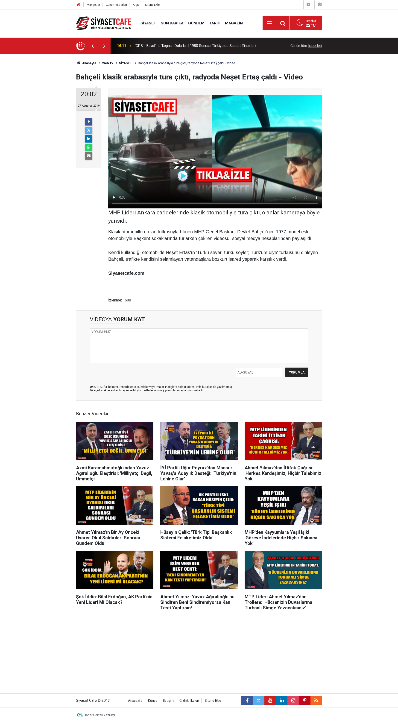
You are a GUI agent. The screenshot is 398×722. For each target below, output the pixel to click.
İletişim (168, 701)
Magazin (234, 23)
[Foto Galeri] (319, 4)
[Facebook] (88, 122)
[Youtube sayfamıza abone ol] (270, 700)
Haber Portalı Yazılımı (99, 715)
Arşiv (136, 4)
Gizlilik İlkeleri (189, 701)
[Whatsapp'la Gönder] (88, 147)
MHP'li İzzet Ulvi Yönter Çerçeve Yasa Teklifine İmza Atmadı (183, 46)
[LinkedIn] (88, 139)
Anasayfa (89, 63)
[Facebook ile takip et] (247, 700)
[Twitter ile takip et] (258, 700)
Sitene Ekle (152, 4)
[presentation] (92, 46)
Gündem (196, 23)
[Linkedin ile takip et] (281, 700)
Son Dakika (172, 23)
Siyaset (148, 23)
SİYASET (125, 63)
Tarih (214, 23)
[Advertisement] (38, 123)
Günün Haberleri (116, 4)
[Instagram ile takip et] (293, 700)
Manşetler (93, 4)
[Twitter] (88, 130)
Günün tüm (306, 46)
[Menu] (269, 23)
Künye (152, 701)
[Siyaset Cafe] (103, 23)
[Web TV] (308, 4)
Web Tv (107, 63)
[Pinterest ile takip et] (304, 700)
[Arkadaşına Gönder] (88, 156)
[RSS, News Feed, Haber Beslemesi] (316, 700)
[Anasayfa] (78, 4)
